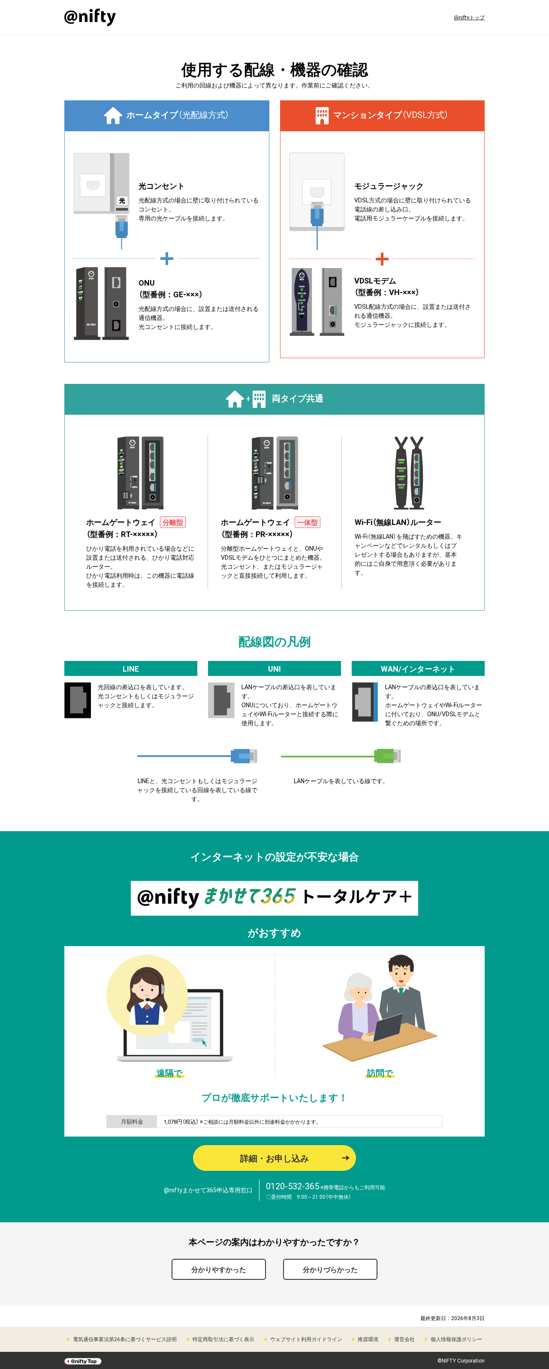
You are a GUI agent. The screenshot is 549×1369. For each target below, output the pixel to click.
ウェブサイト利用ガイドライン (306, 1339)
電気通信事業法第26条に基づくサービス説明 (125, 1339)
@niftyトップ (469, 17)
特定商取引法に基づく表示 (223, 1339)
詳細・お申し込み (274, 1158)
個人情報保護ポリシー (456, 1339)
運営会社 (404, 1339)
